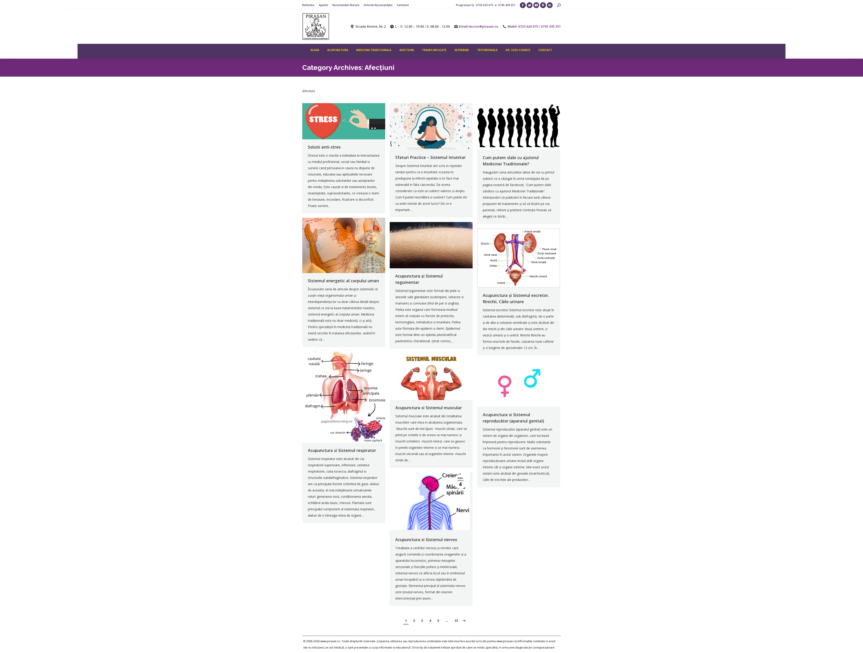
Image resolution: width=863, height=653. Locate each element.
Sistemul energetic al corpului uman (343, 280)
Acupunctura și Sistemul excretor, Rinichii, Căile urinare (516, 298)
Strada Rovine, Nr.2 (370, 26)
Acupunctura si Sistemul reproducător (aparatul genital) (513, 418)
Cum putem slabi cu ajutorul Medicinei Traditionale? (511, 161)
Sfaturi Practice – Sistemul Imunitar (430, 157)
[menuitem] (308, 5)
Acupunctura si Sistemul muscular (428, 407)
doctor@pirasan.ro (483, 26)
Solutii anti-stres (324, 147)
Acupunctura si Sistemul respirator (342, 450)
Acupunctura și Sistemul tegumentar (419, 279)
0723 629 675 (485, 5)
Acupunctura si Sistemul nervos (426, 539)
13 (456, 620)
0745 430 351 (506, 5)
